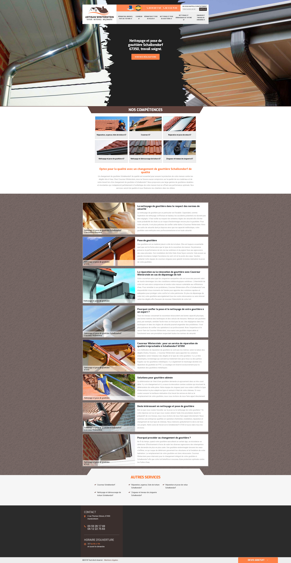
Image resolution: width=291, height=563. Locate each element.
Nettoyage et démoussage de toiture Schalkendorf (109, 493)
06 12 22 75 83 (171, 8)
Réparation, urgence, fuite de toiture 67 (125, 18)
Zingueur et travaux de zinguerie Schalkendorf (144, 493)
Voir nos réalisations (145, 57)
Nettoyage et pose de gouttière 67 (166, 18)
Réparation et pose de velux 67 (151, 18)
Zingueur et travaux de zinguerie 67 (201, 18)
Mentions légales (111, 560)
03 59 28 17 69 (154, 8)
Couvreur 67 (139, 18)
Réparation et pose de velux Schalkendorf (176, 486)
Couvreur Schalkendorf (106, 485)
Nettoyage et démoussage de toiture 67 (184, 18)
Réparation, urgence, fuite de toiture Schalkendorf (145, 486)
